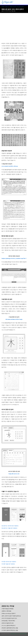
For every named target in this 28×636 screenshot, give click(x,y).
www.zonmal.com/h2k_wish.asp (10, 166)
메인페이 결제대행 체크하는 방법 (10, 628)
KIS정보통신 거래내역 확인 (8, 620)
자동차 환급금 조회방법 (7, 608)
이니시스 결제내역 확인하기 (8, 625)
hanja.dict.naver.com (14, 473)
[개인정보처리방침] (23, 633)
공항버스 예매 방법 (6, 611)
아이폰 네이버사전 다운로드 (9, 561)
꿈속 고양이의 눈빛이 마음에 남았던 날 (11, 615)
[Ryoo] (8, 3)
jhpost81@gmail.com (14, 633)
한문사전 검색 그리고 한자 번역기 (17, 6)
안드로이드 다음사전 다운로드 (9, 528)
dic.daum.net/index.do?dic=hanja (14, 319)
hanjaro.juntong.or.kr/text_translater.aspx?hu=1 (14, 258)
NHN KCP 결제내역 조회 (7, 623)
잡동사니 (7, 6)
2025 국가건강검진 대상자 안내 (9, 618)
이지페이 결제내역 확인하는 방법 (10, 630)
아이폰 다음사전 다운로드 (8, 564)
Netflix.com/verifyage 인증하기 (9, 613)
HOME (3, 6)
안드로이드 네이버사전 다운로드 (10, 525)
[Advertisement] (14, 28)
